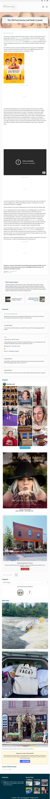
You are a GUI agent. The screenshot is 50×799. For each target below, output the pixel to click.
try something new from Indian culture (13, 41)
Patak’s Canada (18, 38)
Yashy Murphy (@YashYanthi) (10, 313)
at (45, 313)
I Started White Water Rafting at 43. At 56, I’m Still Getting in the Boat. (20, 651)
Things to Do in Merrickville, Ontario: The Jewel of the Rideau (18, 749)
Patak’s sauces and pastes (29, 229)
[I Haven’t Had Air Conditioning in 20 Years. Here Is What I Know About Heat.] (29, 790)
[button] (10, 396)
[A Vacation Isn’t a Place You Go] (37, 782)
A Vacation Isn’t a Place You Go (10, 700)
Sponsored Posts (13, 271)
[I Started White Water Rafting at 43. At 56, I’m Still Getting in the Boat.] (29, 782)
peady (5, 337)
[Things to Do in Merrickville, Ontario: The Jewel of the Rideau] (45, 782)
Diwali (30, 41)
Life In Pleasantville (24, 797)
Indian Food (9, 272)
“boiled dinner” (33, 220)
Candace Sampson (9, 33)
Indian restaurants (34, 40)
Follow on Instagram (25, 447)
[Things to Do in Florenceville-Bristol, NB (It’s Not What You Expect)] (45, 790)
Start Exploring (25, 569)
